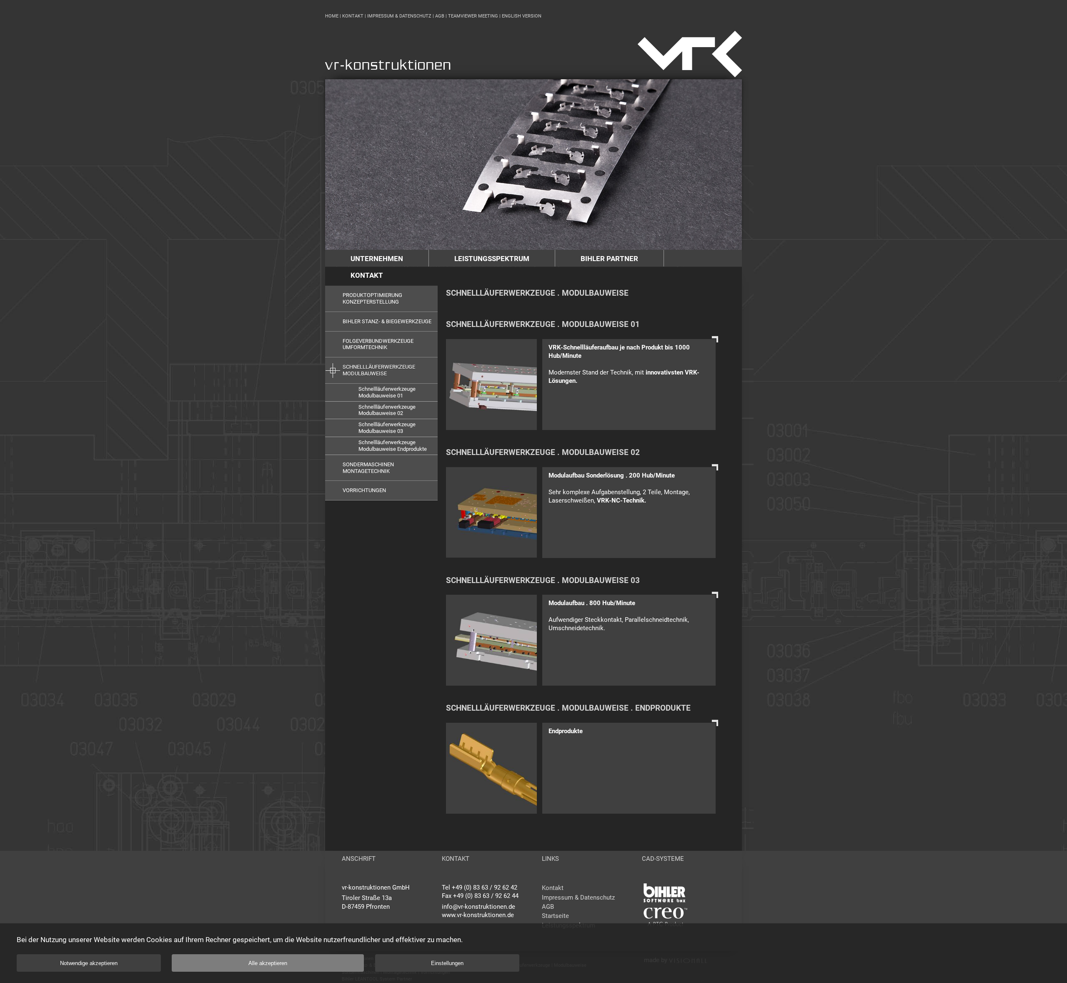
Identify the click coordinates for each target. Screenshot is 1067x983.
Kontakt (352, 16)
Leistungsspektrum (491, 259)
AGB (439, 16)
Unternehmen (377, 259)
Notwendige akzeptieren (89, 963)
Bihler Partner (609, 259)
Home (331, 16)
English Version (521, 16)
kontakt (367, 275)
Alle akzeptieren (267, 963)
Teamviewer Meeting (473, 16)
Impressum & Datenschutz (399, 16)
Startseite (555, 916)
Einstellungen (447, 963)
